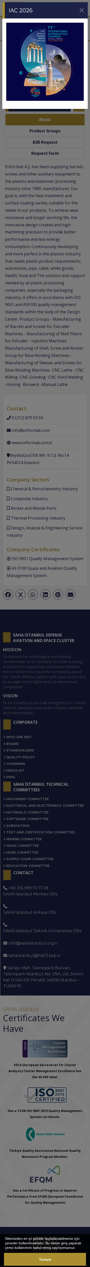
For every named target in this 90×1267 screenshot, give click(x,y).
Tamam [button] (45, 1259)
